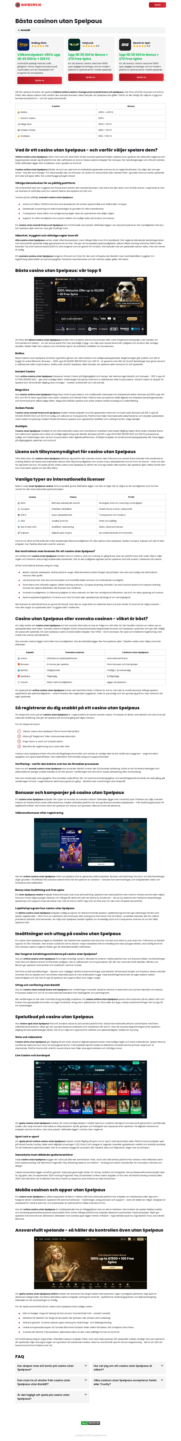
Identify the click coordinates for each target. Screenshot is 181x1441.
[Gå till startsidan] (28, 5)
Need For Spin (141, 43)
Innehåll (25, 30)
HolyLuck (87, 43)
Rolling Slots (39, 43)
